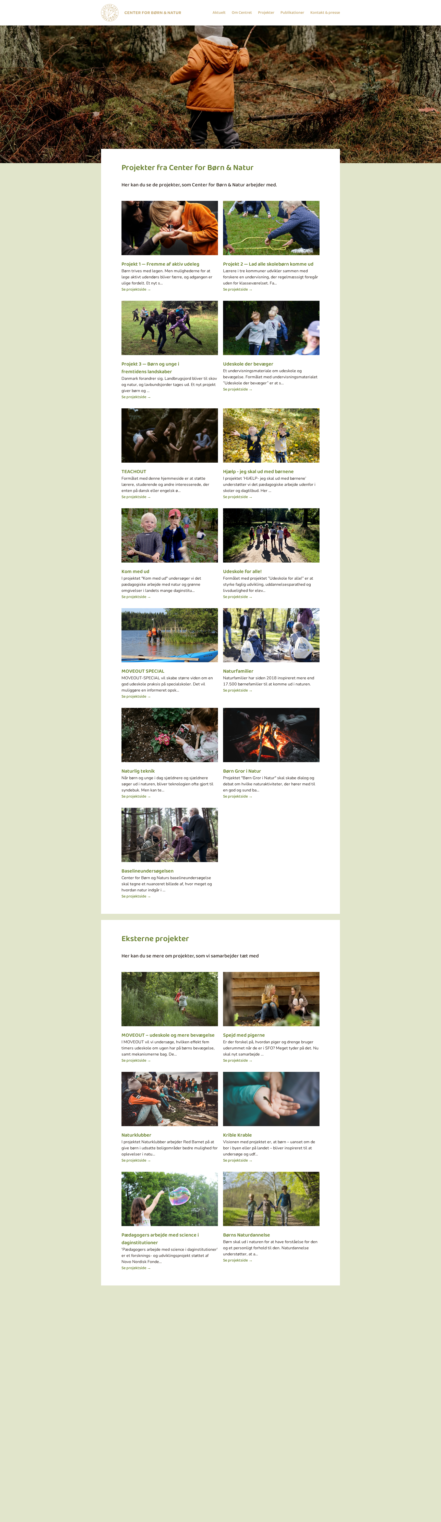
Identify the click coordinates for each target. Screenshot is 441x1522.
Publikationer (292, 13)
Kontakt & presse (325, 13)
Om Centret (242, 13)
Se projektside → (136, 289)
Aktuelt (219, 13)
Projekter (266, 13)
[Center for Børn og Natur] (141, 12)
